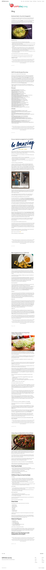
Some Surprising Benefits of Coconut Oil (17, 113)
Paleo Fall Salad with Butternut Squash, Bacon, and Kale (19, 95)
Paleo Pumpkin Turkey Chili (15, 90)
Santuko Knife (31, 461)
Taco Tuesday (27, 77)
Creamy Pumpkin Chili (14, 103)
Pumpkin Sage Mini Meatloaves (15, 102)
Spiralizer (22, 20)
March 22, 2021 (13, 132)
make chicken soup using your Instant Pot (27, 199)
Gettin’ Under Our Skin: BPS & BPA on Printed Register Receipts (20, 114)
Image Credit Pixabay (14, 269)
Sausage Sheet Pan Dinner (15, 89)
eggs (16, 411)
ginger (25, 379)
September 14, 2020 (13, 543)
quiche (29, 401)
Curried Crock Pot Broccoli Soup (16, 100)
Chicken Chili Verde (14, 91)
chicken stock (18, 396)
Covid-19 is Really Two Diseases (16, 110)
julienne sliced (17, 523)
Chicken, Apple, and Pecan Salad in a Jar (17, 104)
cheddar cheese (29, 410)
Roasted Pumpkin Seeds (14, 94)
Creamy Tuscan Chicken (14, 97)
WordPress (43, 567)
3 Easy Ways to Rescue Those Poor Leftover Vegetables (20, 333)
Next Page (42, 553)
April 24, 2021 (12, 65)
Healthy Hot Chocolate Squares (15, 93)
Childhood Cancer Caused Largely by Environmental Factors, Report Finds (21, 122)
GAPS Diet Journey (5, 1)
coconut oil (18, 369)
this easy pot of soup (29, 198)
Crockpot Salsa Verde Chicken (15, 101)
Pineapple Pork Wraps (14, 92)
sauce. (16, 57)
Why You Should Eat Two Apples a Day (16, 116)
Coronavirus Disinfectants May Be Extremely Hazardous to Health (20, 111)
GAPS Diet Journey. (24, 82)
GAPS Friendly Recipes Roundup (19, 72)
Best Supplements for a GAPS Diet (20, 252)
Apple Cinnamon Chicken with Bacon (16, 106)
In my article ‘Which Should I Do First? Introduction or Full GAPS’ (20, 277)
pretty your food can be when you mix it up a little (18, 387)
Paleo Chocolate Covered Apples (16, 99)
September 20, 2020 (13, 426)
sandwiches (19, 78)
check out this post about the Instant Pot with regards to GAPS (22, 200)
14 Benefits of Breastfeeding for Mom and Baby (18, 117)
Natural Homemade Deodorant (15, 121)
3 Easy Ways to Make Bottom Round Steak (22, 433)
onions (24, 376)
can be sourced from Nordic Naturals (27, 288)
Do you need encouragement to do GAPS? (22, 139)
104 (4, 553)
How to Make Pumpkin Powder (15, 115)
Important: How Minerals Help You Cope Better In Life (18, 120)
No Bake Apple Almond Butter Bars (16, 105)
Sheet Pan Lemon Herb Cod (15, 98)
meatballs (12, 57)
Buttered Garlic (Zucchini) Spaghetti (20, 16)
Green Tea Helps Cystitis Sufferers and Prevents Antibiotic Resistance (21, 118)
